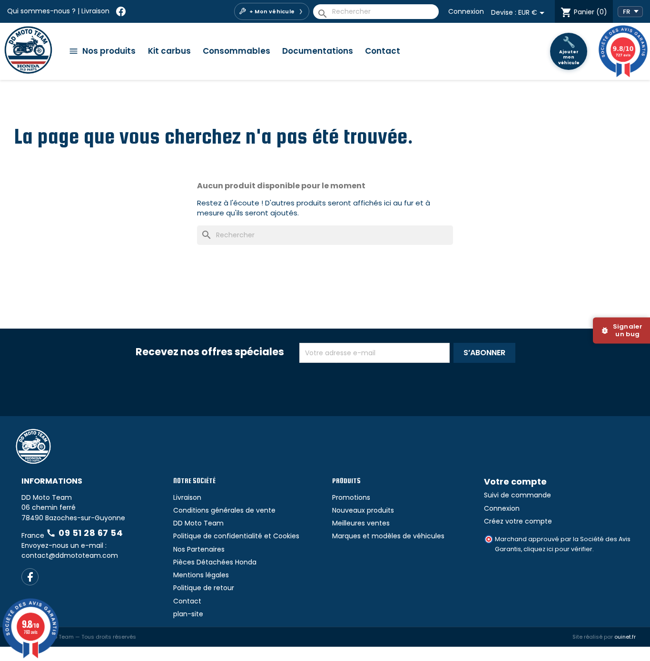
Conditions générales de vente (224, 510)
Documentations (317, 51)
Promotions (351, 497)
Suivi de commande (517, 495)
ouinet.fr (625, 637)
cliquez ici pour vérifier (557, 549)
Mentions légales (201, 575)
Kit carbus (169, 51)
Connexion (466, 11)
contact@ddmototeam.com (69, 555)
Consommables (236, 51)
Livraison (95, 11)
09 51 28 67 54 (84, 533)
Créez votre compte (518, 521)
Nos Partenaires (199, 549)
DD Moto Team (198, 523)
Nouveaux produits (363, 510)
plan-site (188, 614)
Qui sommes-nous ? (41, 11)
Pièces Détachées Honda (214, 562)
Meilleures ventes (361, 523)
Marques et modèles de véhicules (388, 536)
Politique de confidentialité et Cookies (236, 536)
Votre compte (515, 481)
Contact (382, 51)
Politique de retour (203, 588)
